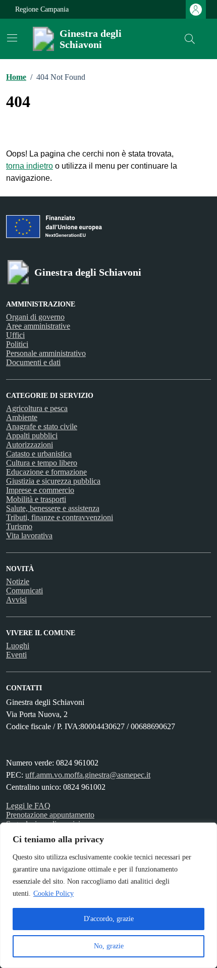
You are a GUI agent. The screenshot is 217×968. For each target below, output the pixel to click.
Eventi (16, 654)
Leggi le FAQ (28, 805)
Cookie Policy (53, 893)
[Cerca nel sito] (190, 39)
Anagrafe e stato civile (41, 426)
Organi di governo (35, 317)
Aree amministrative (38, 326)
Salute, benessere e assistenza (52, 508)
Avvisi (16, 599)
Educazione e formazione (46, 472)
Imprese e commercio (40, 490)
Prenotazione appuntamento (50, 814)
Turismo (19, 526)
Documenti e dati (33, 362)
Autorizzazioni (29, 444)
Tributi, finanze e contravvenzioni (59, 517)
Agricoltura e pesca (37, 408)
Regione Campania (42, 9)
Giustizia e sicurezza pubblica (53, 481)
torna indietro (29, 166)
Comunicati (24, 590)
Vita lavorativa (29, 535)
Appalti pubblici (32, 435)
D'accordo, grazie (109, 919)
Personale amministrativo (46, 353)
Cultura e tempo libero (41, 462)
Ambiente (21, 417)
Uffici (15, 335)
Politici (17, 344)
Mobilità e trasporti (36, 499)
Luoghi (17, 645)
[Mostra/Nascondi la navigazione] (12, 38)
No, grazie (109, 946)
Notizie (17, 581)
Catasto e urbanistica (39, 453)
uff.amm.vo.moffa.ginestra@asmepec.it (87, 775)
